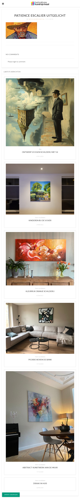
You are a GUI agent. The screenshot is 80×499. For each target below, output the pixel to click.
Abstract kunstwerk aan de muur (40, 467)
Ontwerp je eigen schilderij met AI (40, 152)
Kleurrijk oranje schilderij (40, 291)
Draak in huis (40, 483)
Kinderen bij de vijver (40, 220)
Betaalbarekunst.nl (36, 19)
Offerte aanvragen (11, 495)
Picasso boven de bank (40, 359)
